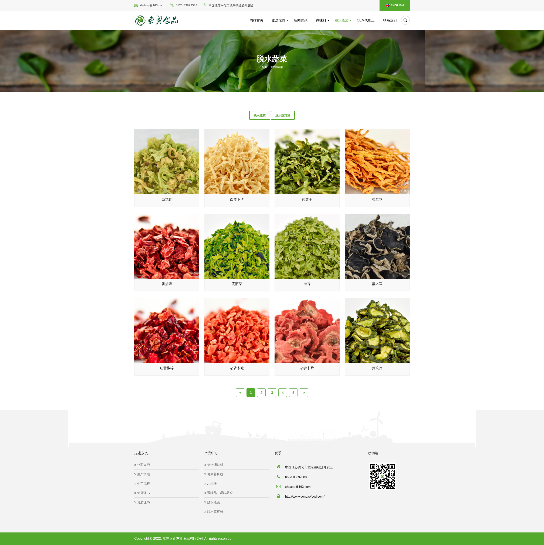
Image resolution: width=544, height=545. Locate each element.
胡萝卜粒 (237, 368)
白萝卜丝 (237, 199)
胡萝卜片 (307, 368)
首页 (264, 67)
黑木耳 (377, 284)
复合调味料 (214, 465)
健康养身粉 (214, 474)
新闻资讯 (300, 20)
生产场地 (143, 474)
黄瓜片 (377, 368)
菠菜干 (307, 199)
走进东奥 (278, 20)
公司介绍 (143, 465)
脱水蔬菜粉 (282, 115)
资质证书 (143, 502)
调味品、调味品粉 (219, 493)
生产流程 (143, 483)
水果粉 (211, 483)
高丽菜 (237, 284)
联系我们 (390, 20)
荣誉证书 (143, 493)
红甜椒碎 (167, 368)
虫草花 (377, 199)
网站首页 (256, 20)
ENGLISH (397, 5)
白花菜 (167, 199)
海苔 (307, 284)
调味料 (321, 20)
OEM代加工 (366, 20)
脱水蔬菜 (341, 20)
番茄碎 (167, 284)
